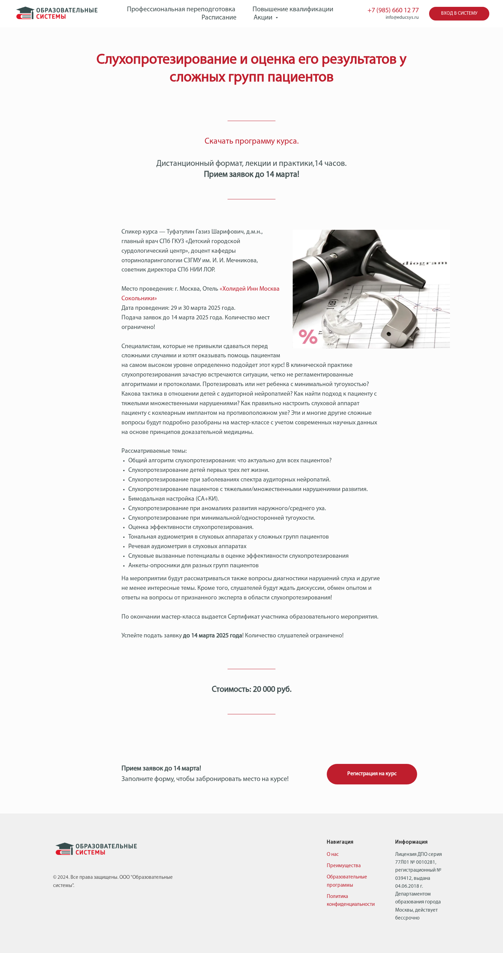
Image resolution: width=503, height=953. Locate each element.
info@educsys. (400, 17)
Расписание (219, 17)
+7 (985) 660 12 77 (393, 10)
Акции (264, 17)
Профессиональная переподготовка (181, 9)
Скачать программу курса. (252, 141)
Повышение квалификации (293, 9)
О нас (333, 854)
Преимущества (344, 866)
